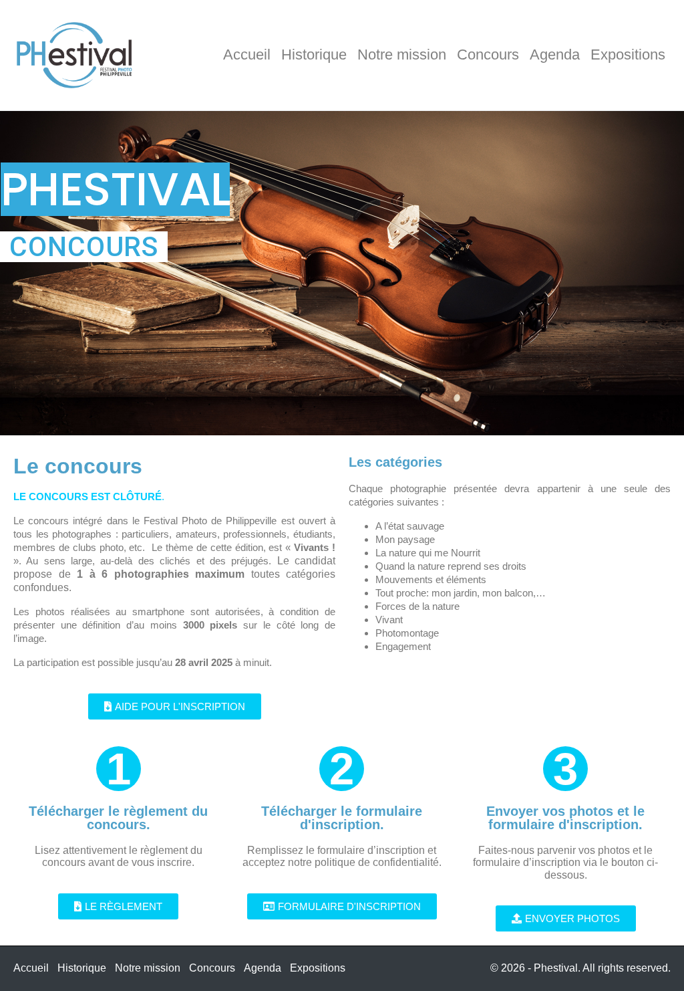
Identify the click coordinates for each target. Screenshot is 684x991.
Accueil (247, 54)
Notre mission (401, 54)
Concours (488, 54)
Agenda (555, 54)
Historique (314, 54)
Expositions (627, 54)
